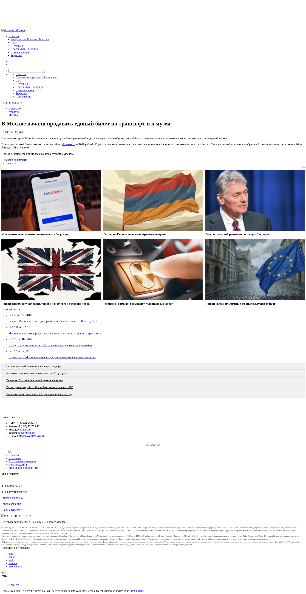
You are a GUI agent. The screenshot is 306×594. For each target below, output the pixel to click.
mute (11, 560)
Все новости (8, 163)
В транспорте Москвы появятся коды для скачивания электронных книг (52, 357)
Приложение (23, 96)
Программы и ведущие (24, 48)
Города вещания (11, 503)
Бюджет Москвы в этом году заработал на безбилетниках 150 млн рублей (52, 321)
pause (11, 556)
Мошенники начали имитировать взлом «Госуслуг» (36, 373)
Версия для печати (15, 159)
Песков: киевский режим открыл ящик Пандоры (33, 366)
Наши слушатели (11, 509)
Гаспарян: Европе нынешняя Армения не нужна (34, 380)
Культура (13, 111)
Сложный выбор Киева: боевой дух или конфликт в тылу (39, 394)
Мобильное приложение (23, 467)
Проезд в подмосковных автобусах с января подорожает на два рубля (50, 345)
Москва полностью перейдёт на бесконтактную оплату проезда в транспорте (55, 333)
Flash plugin (136, 590)
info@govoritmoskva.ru (31, 435)
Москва (13, 114)
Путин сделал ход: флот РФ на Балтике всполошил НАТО (39, 387)
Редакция (16, 55)
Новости (13, 36)
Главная (6, 102)
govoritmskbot (23, 429)
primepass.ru (68, 144)
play (10, 553)
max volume (15, 566)
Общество (14, 108)
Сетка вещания (20, 52)
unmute (12, 563)
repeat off (13, 584)
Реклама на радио (12, 497)
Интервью (17, 45)
